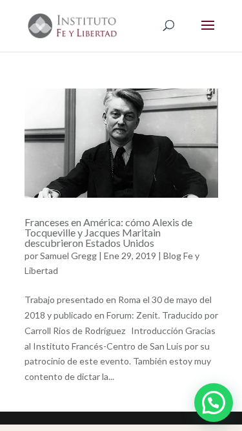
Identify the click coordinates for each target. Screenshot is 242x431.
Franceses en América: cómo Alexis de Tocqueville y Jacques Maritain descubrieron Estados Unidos (108, 232)
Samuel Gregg (68, 255)
